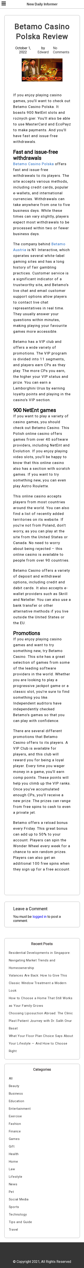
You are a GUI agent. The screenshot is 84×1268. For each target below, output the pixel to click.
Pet (11, 1192)
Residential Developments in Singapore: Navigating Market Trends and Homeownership (40, 960)
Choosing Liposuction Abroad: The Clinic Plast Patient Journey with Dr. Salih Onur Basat (41, 1020)
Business (16, 1093)
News (13, 1184)
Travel (13, 1230)
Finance (15, 1131)
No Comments (61, 50)
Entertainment (20, 1109)
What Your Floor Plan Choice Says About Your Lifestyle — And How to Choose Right (41, 1043)
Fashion (15, 1124)
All (11, 1078)
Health (14, 1154)
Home (13, 1162)
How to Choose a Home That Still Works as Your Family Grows (41, 1002)
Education (16, 1101)
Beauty (14, 1086)
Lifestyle (15, 1177)
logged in (40, 917)
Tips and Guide (20, 1222)
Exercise (15, 1116)
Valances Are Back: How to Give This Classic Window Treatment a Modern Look (38, 983)
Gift (12, 1146)
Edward (43, 52)
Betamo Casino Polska (33, 164)
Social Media (19, 1199)
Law (12, 1169)
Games (14, 1139)
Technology (18, 1214)
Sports (14, 1207)
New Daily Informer (42, 4)
